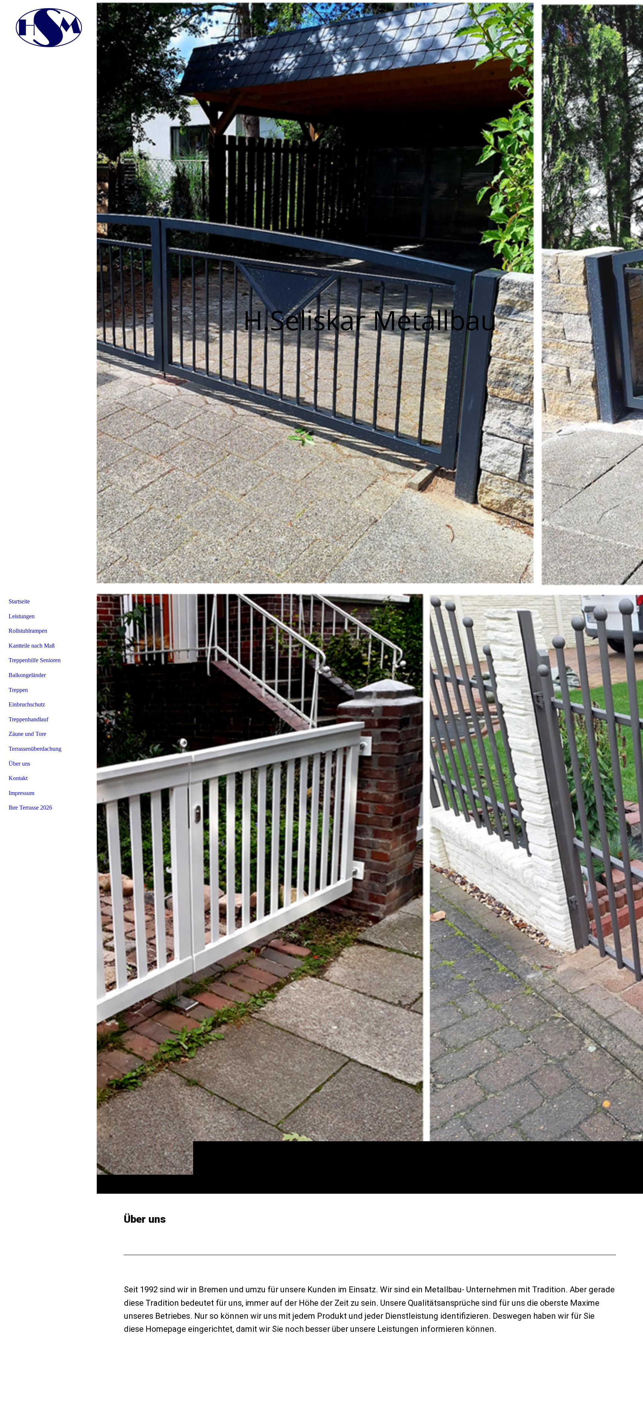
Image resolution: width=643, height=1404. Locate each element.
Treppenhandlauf (28, 719)
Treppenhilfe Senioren (35, 660)
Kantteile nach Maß (32, 645)
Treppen (18, 690)
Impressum (21, 793)
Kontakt (18, 778)
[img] (370, 596)
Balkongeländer (27, 675)
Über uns (19, 763)
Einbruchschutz (27, 704)
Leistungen (22, 616)
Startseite (19, 601)
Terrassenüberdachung (35, 749)
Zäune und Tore (27, 734)
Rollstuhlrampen (28, 631)
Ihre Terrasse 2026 (30, 807)
